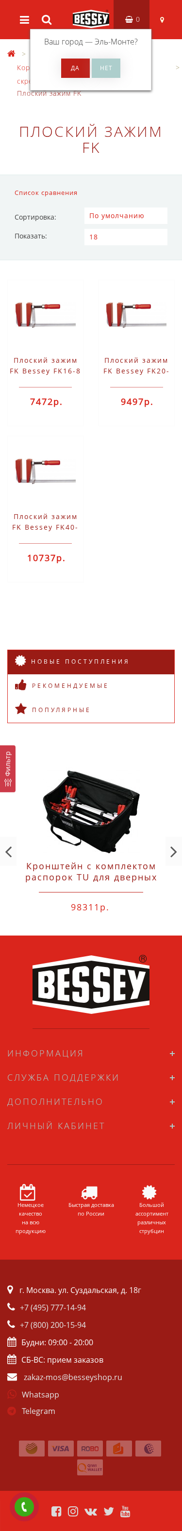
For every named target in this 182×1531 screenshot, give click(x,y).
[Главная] (11, 54)
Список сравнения (46, 192)
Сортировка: (35, 217)
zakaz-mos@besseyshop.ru (73, 1377)
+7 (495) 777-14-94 (53, 1307)
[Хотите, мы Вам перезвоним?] (24, 1506)
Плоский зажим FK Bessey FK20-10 (136, 371)
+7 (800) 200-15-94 (53, 1325)
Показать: (31, 235)
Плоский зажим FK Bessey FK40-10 (45, 527)
